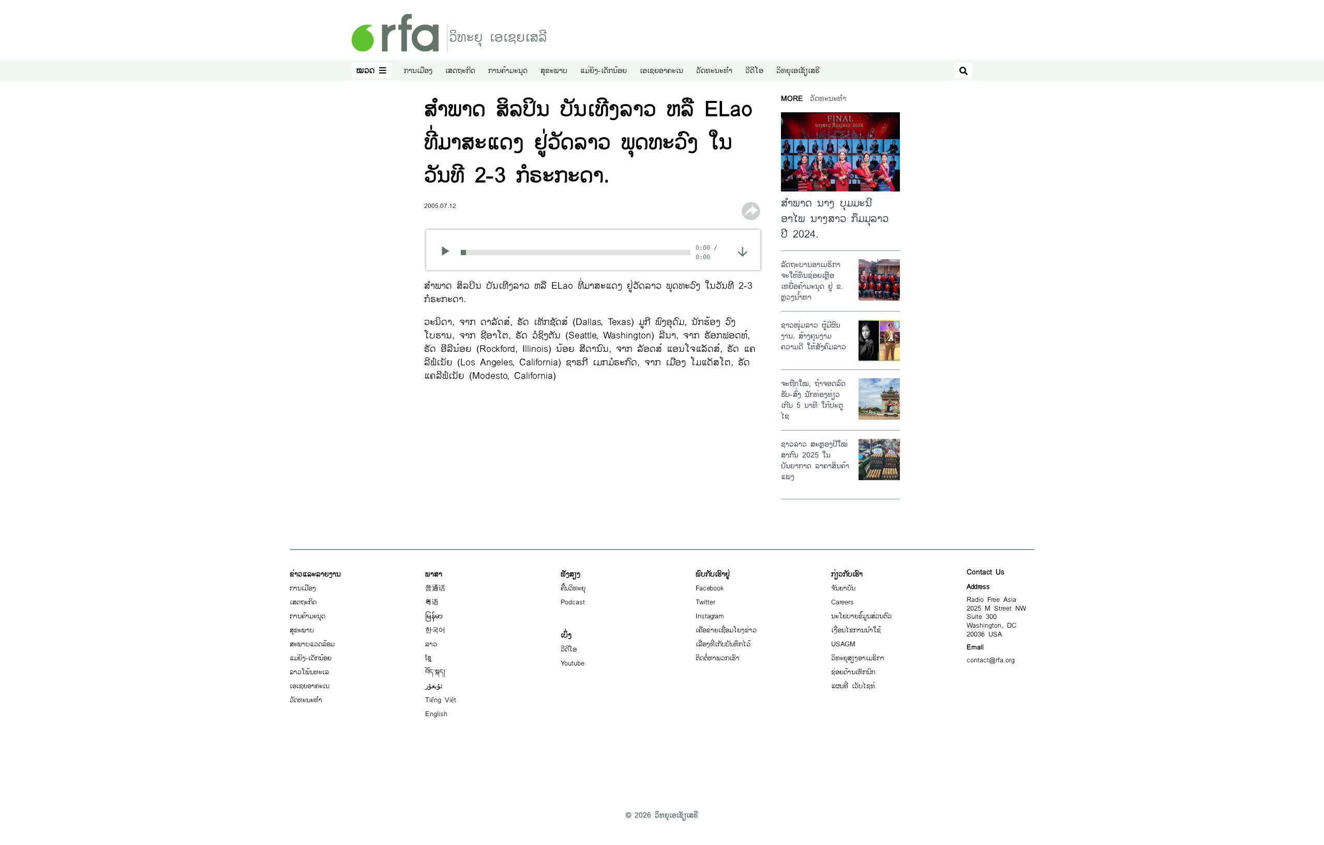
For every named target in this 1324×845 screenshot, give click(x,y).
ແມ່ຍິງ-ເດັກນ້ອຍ (603, 70)
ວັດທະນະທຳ (714, 70)
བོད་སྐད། (435, 672)
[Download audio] (742, 251)
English (436, 714)
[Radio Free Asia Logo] (449, 32)
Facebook (710, 588)
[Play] (449, 252)
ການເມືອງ (418, 70)
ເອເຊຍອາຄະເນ (661, 70)
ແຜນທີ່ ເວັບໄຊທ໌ (853, 686)
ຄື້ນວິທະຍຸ (573, 588)
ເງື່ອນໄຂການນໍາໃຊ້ (856, 630)
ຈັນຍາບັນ (843, 588)
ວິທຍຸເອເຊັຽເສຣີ (798, 70)
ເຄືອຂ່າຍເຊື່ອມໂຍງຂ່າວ (726, 630)
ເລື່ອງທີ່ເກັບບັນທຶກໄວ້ (723, 644)
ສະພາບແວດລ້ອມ (312, 644)
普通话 (435, 588)
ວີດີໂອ (754, 70)
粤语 (432, 602)
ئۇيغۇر (434, 686)
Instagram (710, 616)
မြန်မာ (434, 616)
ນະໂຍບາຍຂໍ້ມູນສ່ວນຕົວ (861, 616)
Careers (842, 602)
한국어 (435, 630)
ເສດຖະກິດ (460, 70)
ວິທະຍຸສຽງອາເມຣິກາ (857, 658)
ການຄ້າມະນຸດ (508, 70)
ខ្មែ (428, 658)
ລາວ (431, 644)
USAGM (843, 644)
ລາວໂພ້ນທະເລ (309, 672)
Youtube (572, 663)
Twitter (705, 602)
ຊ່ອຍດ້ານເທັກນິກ (853, 672)
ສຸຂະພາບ (553, 70)
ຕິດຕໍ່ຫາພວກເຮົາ (718, 658)
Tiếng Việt (440, 700)
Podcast (573, 602)
